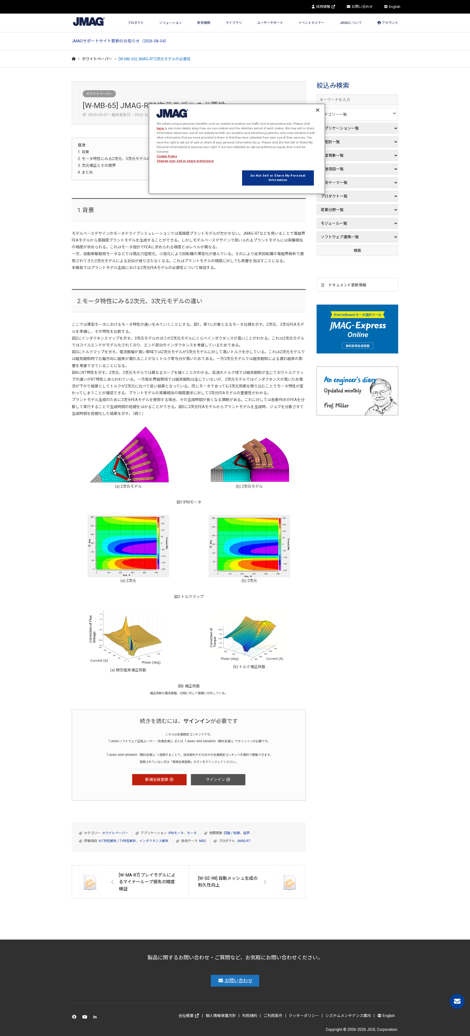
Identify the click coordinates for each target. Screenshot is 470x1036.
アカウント (389, 23)
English (394, 7)
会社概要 (186, 1015)
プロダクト (136, 23)
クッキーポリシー (304, 1015)
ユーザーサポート (270, 23)
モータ (192, 833)
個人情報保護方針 (221, 1015)
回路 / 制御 (232, 833)
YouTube (85, 1018)
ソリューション (170, 23)
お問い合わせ (362, 7)
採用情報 (323, 7)
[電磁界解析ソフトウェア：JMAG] (89, 21)
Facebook (75, 1018)
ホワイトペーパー (99, 94)
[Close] (318, 110)
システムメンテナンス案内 (348, 1015)
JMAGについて (351, 23)
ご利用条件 (273, 1015)
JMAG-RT (244, 841)
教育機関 (203, 23)
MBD (202, 841)
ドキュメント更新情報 (347, 285)
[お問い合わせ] (457, 1001)
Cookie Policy (167, 156)
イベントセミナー (311, 23)
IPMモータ (176, 833)
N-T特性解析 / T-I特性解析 (117, 841)
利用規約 (249, 1015)
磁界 (246, 833)
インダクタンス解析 (154, 841)
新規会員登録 (157, 779)
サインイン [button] (216, 779)
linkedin (96, 1018)
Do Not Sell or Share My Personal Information (278, 178)
